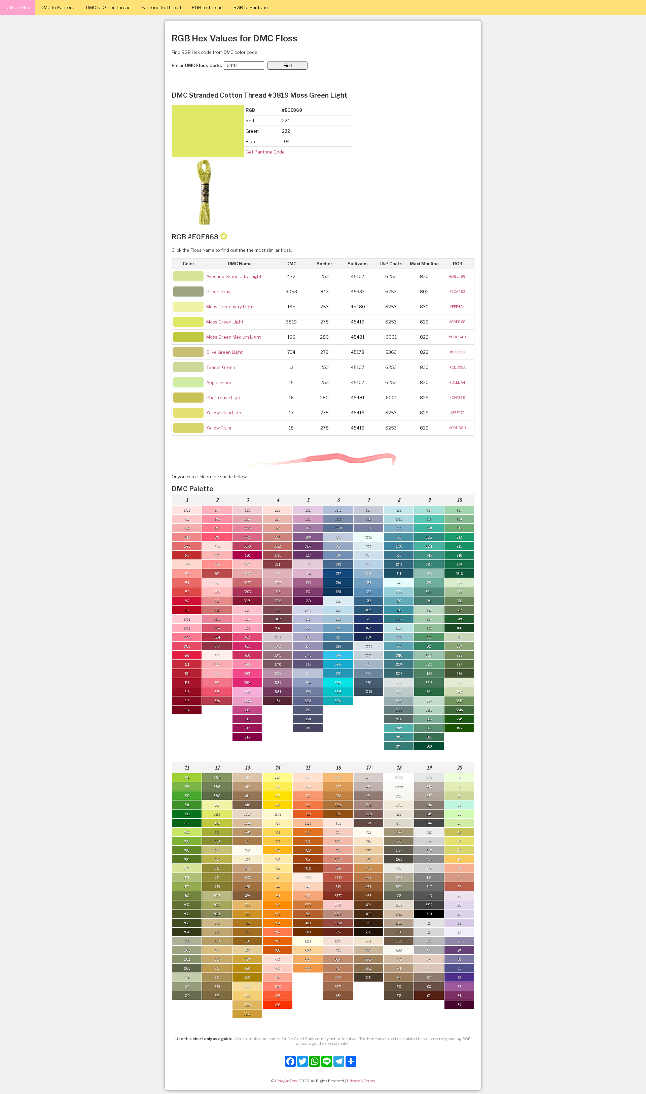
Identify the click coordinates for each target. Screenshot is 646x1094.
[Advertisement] (612, 993)
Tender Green (220, 367)
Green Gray (218, 291)
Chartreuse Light (224, 397)
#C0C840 (457, 337)
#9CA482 (457, 291)
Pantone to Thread (161, 7)
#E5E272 (457, 413)
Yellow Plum (218, 428)
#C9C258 (457, 398)
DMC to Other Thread (108, 7)
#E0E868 (457, 322)
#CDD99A (458, 367)
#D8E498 (457, 276)
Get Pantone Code (265, 152)
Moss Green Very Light (230, 306)
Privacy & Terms (361, 1081)
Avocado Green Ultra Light (233, 276)
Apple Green (219, 382)
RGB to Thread (207, 7)
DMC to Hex (17, 7)
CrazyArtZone (286, 1081)
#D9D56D (457, 428)
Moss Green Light (224, 321)
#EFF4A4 (457, 307)
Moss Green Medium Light (233, 337)
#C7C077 (457, 352)
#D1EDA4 (457, 382)
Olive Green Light (224, 352)
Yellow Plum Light (224, 412)
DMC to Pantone (58, 7)
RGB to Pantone (251, 7)
